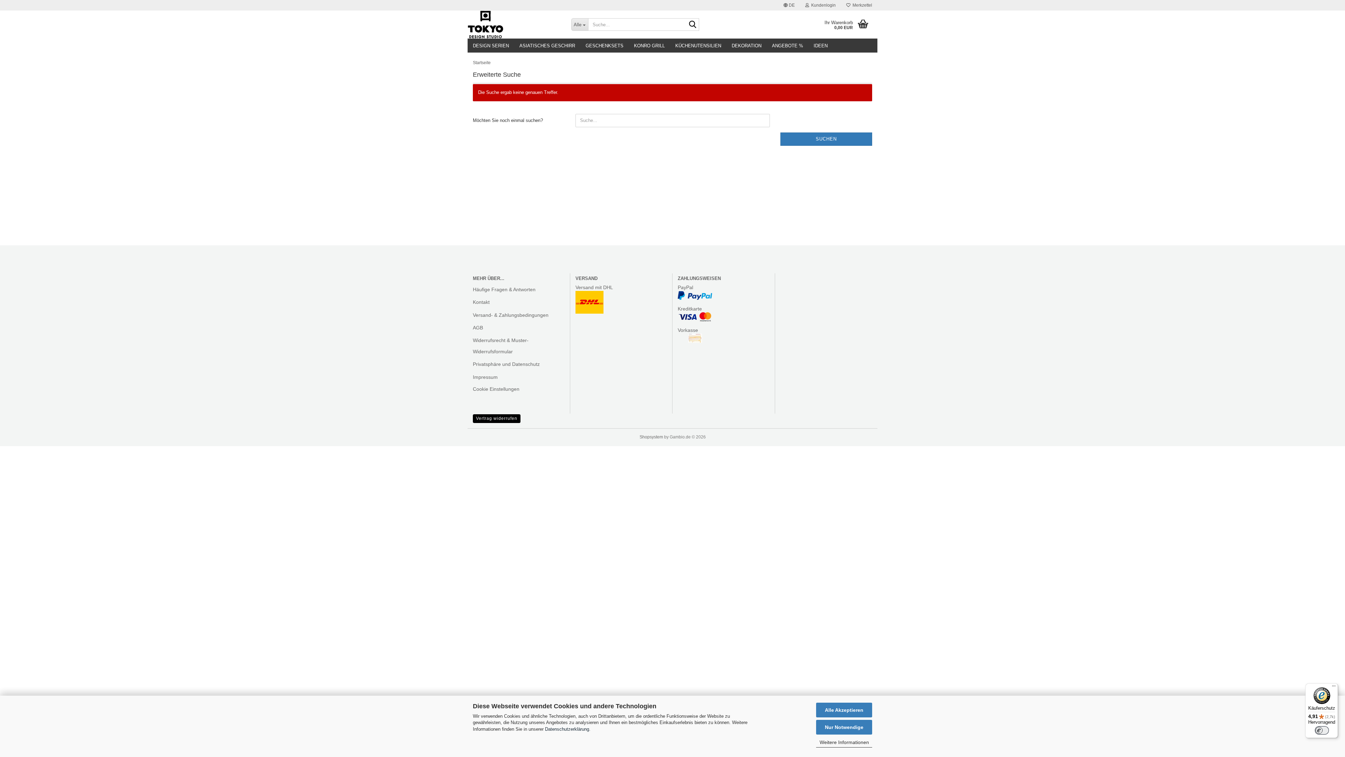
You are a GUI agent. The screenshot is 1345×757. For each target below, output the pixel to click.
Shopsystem (651, 437)
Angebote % (787, 45)
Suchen (826, 139)
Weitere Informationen (844, 742)
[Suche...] (692, 25)
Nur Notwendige (844, 727)
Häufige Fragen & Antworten (504, 289)
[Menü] (1334, 687)
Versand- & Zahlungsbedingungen (511, 315)
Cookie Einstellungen (496, 389)
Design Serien (491, 45)
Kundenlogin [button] (822, 5)
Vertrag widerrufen (496, 418)
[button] (789, 5)
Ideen (821, 45)
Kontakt (481, 302)
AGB (478, 327)
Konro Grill (649, 45)
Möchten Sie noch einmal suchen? (508, 120)
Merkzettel (861, 5)
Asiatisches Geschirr (547, 45)
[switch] (1322, 730)
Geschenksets (604, 45)
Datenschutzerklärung (567, 729)
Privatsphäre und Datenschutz (506, 364)
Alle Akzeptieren (844, 710)
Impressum (485, 377)
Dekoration (746, 45)
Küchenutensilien (698, 45)
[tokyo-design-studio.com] (514, 25)
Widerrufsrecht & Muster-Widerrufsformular (501, 345)
